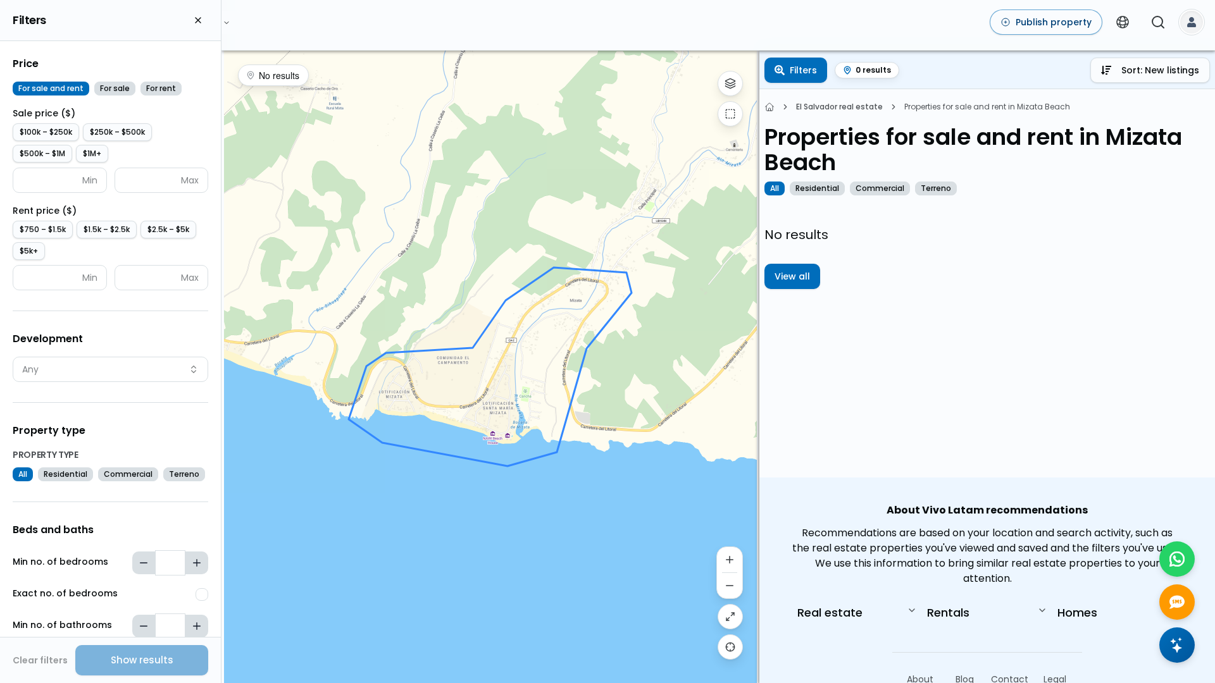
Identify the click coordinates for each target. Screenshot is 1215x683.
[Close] (198, 20)
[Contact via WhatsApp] (1177, 559)
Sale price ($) (44, 113)
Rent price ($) (45, 210)
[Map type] (730, 83)
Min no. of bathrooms (62, 624)
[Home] (769, 107)
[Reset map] (730, 616)
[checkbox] (202, 594)
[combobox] (110, 369)
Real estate (830, 612)
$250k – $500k (117, 131)
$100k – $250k (46, 131)
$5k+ (29, 250)
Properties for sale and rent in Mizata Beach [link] (987, 107)
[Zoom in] (729, 559)
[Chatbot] (1177, 645)
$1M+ (92, 153)
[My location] (730, 647)
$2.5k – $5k (168, 229)
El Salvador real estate (839, 107)
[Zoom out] (729, 585)
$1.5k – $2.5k (107, 229)
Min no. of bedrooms (60, 561)
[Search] (1158, 22)
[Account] (1191, 22)
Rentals (948, 612)
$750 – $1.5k (43, 229)
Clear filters (40, 660)
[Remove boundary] (730, 113)
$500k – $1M (42, 153)
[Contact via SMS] (1177, 602)
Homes (1077, 612)
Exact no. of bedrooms (65, 593)
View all (792, 276)
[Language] (1122, 22)
